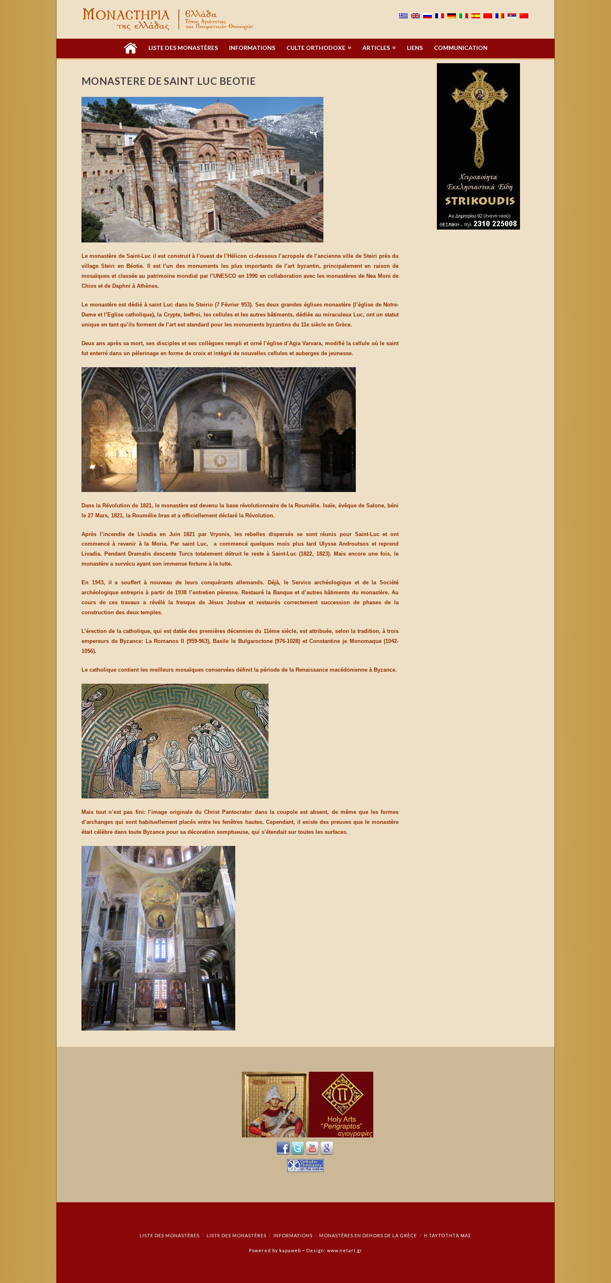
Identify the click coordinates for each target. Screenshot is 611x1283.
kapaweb (290, 1250)
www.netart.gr (344, 1250)
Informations (293, 1235)
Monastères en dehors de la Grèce (368, 1235)
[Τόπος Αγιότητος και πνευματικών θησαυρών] (168, 19)
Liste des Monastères (170, 1235)
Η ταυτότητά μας (447, 1235)
